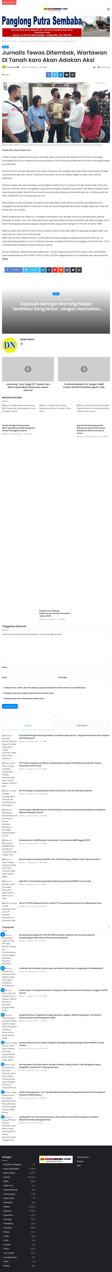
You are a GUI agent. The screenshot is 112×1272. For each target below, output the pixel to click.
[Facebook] (48, 74)
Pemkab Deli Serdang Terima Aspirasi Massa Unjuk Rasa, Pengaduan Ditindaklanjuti (61, 968)
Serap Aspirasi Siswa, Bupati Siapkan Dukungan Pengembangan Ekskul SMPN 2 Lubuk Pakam (61, 1044)
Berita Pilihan (9, 1173)
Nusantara (8, 1215)
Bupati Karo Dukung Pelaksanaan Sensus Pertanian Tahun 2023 (54, 613)
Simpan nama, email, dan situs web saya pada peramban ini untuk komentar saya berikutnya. (45, 688)
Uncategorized (10, 1257)
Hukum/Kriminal (10, 1190)
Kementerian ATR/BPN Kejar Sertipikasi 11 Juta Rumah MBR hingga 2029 (54, 840)
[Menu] (108, 9)
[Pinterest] (55, 270)
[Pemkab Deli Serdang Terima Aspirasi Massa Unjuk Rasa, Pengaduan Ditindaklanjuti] (9, 977)
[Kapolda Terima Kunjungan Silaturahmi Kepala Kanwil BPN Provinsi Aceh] (9, 890)
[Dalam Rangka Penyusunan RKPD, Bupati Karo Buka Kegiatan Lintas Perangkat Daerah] (18, 413)
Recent (28, 725)
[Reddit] (61, 270)
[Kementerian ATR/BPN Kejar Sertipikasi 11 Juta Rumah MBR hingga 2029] (9, 847)
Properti (7, 1245)
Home (6, 41)
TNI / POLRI (9, 1253)
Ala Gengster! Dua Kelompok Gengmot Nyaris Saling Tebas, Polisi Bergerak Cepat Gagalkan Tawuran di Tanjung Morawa (60, 1066)
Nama (4, 667)
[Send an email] (18, 67)
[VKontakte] (67, 270)
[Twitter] (54, 74)
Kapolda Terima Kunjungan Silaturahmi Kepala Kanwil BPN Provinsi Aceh (55, 881)
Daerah (14, 41)
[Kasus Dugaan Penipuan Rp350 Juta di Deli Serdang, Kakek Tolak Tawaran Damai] (9, 868)
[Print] (72, 74)
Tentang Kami (83, 1157)
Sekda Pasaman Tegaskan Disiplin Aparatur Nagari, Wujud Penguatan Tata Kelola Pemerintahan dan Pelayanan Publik (60, 1016)
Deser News (12, 67)
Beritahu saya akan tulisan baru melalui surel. (24, 698)
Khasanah (8, 1202)
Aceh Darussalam (11, 1169)
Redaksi (80, 1161)
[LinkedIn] (60, 74)
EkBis (6, 1181)
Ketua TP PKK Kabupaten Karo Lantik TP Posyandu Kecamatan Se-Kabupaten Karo (60, 903)
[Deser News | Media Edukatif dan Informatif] (56, 9)
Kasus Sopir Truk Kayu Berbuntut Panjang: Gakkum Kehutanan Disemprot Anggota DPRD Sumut (63, 991)
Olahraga (8, 1219)
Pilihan (6, 1232)
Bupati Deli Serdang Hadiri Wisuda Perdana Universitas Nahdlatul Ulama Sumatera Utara (91, 429)
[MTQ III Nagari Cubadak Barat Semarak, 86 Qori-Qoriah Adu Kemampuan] (9, 798)
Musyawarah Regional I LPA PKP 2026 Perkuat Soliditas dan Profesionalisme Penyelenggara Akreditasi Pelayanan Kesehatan (57, 936)
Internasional (9, 1194)
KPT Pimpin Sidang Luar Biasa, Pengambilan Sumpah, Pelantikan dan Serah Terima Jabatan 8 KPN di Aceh (60, 764)
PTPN (6, 1249)
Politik (6, 1236)
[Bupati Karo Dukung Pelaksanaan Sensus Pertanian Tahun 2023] (56, 506)
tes (56, 715)
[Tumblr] (49, 270)
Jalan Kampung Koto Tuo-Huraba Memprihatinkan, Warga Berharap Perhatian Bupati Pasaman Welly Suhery (62, 1093)
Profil (6, 1240)
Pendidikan (8, 1223)
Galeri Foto (8, 1185)
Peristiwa (8, 1228)
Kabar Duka (9, 1198)
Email (4, 677)
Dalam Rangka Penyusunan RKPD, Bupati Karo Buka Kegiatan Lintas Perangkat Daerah (18, 428)
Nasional (7, 1211)
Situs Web (62, 677)
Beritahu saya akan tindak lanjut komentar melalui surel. (29, 693)
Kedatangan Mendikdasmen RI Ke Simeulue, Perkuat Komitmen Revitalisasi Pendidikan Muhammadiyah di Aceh (62, 811)
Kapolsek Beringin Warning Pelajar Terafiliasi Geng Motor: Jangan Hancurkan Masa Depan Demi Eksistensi (56, 309)
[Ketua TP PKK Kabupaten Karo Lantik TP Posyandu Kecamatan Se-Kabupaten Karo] (9, 912)
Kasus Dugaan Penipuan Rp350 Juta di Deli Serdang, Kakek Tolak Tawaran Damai (59, 859)
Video (6, 1261)
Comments (82, 725)
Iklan (79, 1165)
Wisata (7, 1266)
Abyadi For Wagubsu (13, 1164)
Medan (7, 1207)
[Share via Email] (66, 74)
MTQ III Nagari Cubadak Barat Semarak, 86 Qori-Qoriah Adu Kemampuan (55, 790)
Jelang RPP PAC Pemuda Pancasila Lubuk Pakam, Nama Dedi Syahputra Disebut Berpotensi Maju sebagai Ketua (59, 1118)
